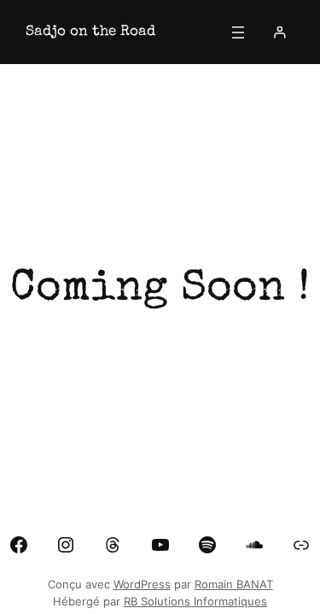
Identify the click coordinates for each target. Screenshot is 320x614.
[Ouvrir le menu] (238, 32)
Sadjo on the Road (90, 32)
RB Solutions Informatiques (195, 601)
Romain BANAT (234, 584)
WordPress (142, 584)
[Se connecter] (279, 32)
